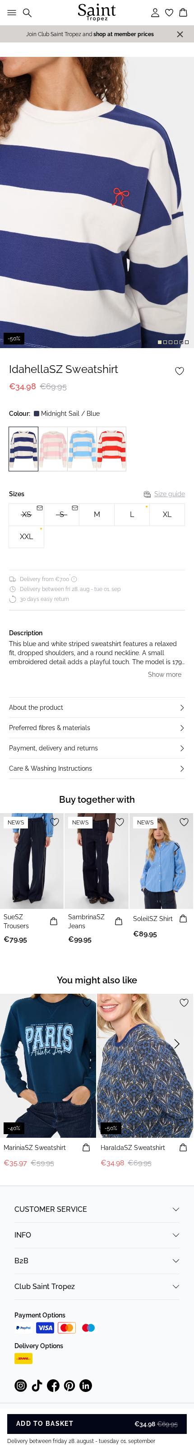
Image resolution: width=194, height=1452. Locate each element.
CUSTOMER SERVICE (50, 1209)
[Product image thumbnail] (160, 342)
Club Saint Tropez (44, 1286)
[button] (97, 707)
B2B (21, 1261)
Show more (164, 674)
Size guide (169, 494)
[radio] (96, 515)
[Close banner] (180, 34)
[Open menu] (10, 13)
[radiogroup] (97, 526)
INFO (22, 1235)
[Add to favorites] (180, 371)
